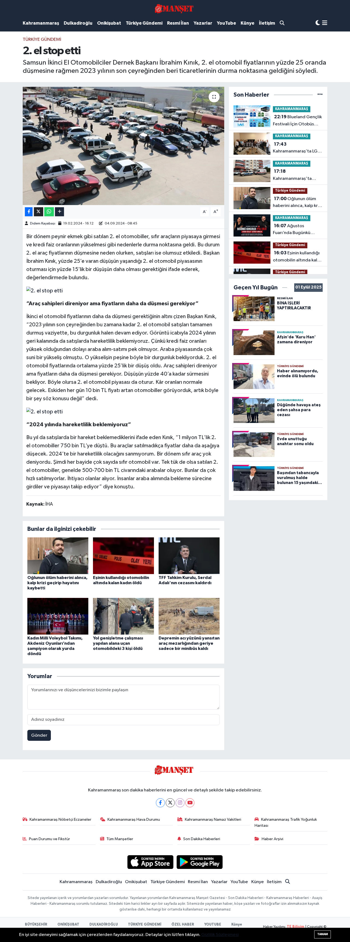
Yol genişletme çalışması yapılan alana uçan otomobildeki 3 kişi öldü (118, 643)
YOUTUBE (212, 924)
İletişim (267, 23)
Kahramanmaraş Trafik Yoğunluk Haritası (286, 822)
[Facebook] (160, 802)
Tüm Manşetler (119, 839)
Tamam (322, 934)
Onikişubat (109, 23)
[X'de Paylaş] (38, 211)
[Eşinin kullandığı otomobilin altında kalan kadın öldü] (123, 555)
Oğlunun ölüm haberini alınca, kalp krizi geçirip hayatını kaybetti (57, 582)
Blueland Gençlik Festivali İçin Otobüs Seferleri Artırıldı (297, 121)
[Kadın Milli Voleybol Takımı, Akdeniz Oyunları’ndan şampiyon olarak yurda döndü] (57, 616)
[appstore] (150, 862)
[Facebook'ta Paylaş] (29, 211)
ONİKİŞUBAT (68, 924)
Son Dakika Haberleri (201, 839)
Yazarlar (203, 23)
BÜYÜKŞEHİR (36, 924)
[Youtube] (189, 802)
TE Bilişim (295, 927)
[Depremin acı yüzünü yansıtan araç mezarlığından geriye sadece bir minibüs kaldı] (189, 616)
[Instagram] (180, 802)
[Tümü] (320, 95)
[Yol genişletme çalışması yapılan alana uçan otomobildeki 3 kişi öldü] (123, 616)
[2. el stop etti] (123, 146)
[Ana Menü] (324, 23)
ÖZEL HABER (182, 924)
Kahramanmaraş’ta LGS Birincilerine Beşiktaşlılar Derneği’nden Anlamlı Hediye (297, 148)
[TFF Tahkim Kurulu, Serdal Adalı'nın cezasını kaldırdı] (189, 555)
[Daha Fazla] (59, 211)
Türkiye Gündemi (144, 23)
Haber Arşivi (272, 839)
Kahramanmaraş (41, 23)
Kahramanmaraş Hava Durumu (133, 819)
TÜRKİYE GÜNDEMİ (144, 924)
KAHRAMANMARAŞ (291, 109)
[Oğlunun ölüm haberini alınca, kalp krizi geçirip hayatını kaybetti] (57, 555)
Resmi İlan (178, 23)
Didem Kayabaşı (42, 223)
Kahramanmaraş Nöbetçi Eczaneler (60, 819)
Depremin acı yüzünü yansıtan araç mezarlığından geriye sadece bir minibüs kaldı (189, 643)
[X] (170, 802)
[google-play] (200, 862)
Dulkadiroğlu (78, 23)
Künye (247, 23)
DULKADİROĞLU (103, 924)
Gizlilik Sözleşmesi (220, 934)
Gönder (39, 735)
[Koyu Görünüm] (318, 23)
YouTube (226, 23)
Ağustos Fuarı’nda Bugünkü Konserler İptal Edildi (294, 230)
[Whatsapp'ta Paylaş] (49, 211)
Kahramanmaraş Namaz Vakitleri (213, 819)
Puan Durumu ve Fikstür (49, 839)
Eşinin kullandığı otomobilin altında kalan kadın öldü (297, 257)
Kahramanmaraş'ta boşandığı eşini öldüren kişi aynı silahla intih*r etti (296, 175)
